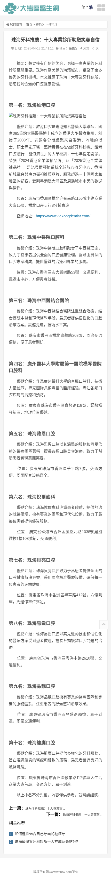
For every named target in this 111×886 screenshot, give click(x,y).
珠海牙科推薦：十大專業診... (45, 808)
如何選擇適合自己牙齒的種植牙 (40, 834)
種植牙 (40, 24)
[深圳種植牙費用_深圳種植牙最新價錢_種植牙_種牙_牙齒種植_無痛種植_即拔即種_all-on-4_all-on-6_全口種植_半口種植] (31, 8)
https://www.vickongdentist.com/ (63, 216)
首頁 (29, 24)
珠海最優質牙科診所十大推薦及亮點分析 (47, 841)
